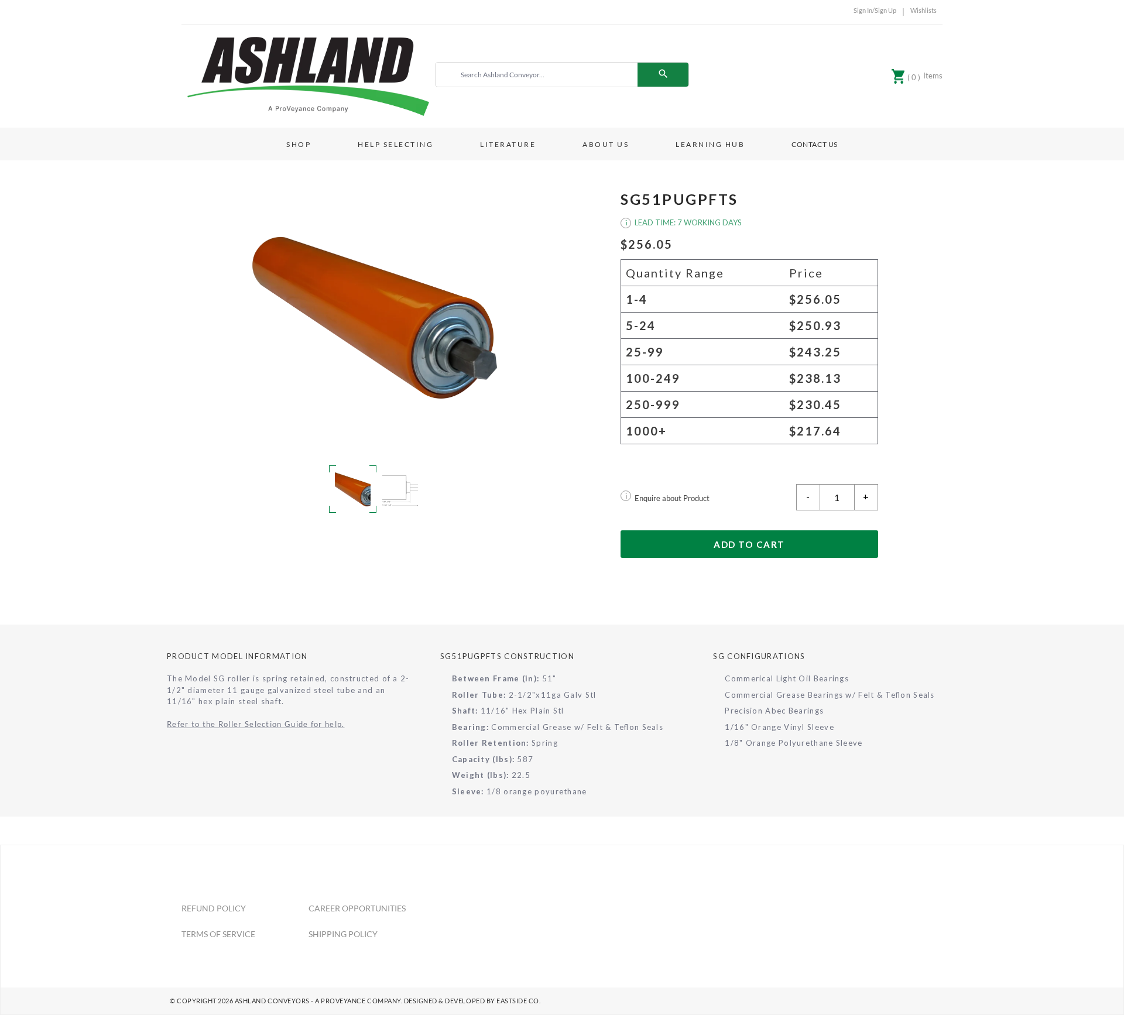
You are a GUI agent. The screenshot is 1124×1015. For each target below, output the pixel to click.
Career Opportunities (357, 908)
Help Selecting (395, 144)
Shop (298, 144)
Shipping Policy (343, 934)
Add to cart (749, 544)
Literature (508, 144)
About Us (605, 144)
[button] (374, 318)
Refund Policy (213, 908)
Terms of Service (218, 934)
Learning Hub (710, 144)
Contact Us (814, 144)
